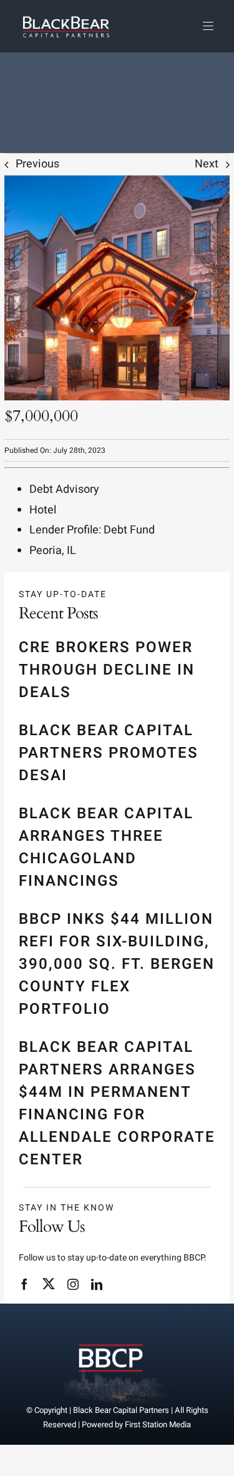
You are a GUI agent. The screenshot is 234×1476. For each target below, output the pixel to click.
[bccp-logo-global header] (66, 14)
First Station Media (158, 1424)
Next (206, 164)
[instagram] (73, 1284)
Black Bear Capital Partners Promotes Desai (108, 753)
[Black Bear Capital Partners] (111, 1337)
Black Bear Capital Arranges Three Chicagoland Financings (106, 847)
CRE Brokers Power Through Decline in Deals (107, 669)
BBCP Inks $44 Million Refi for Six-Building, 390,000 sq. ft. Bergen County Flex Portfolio (117, 964)
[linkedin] (96, 1284)
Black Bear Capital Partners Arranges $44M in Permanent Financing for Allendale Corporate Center (117, 1103)
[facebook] (24, 1284)
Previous (37, 164)
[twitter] (48, 1283)
